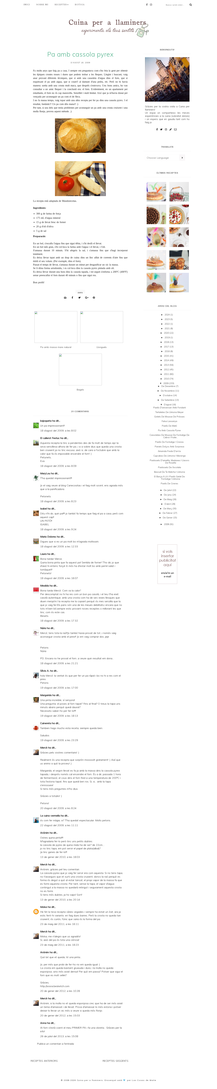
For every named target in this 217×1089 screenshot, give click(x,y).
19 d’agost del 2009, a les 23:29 (59, 740)
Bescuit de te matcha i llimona (169, 472)
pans (80, 292)
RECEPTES (61, 4)
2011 (167, 374)
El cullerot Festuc (50, 438)
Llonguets (102, 347)
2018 (167, 342)
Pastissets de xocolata (169, 467)
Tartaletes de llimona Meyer (169, 412)
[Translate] (182, 158)
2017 (167, 346)
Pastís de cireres (169, 483)
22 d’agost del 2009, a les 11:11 (59, 825)
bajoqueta (45, 420)
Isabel (43, 508)
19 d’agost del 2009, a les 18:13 (59, 715)
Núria (43, 628)
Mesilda (44, 585)
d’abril (168, 504)
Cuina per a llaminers (90, 1080)
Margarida (46, 695)
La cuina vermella (50, 815)
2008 (167, 524)
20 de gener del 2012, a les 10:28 (60, 990)
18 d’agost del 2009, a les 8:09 (58, 465)
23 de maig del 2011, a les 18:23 (59, 944)
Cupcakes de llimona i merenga (169, 455)
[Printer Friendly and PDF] (66, 297)
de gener (168, 517)
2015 (167, 356)
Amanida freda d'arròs (169, 451)
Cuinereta (45, 723)
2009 (166, 383)
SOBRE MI (42, 4)
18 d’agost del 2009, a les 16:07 (59, 578)
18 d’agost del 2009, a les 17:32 (59, 620)
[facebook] (147, 4)
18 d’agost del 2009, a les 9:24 (58, 529)
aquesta (98, 873)
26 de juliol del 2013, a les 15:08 (59, 1036)
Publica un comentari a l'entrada (55, 1043)
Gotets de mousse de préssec (169, 416)
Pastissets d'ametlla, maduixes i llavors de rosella (169, 461)
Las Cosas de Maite (144, 1080)
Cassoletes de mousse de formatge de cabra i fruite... (169, 436)
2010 (167, 378)
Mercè (43, 747)
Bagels (80, 389)
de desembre (168, 386)
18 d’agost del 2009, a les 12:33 (59, 546)
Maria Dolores (48, 536)
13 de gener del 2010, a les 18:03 (60, 857)
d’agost (168, 404)
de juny (168, 494)
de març (168, 508)
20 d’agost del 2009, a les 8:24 (58, 808)
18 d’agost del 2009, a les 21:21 (59, 663)
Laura (43, 553)
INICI (27, 4)
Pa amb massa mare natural (55, 347)
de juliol (168, 490)
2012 (167, 369)
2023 (167, 319)
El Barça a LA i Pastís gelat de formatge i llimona (169, 477)
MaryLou (45, 473)
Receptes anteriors (44, 1060)
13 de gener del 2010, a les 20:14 (60, 899)
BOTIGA (80, 4)
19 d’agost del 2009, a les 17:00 (59, 687)
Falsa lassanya (169, 421)
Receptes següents (116, 1060)
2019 (167, 337)
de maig (168, 499)
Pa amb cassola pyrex (169, 430)
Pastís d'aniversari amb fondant (169, 407)
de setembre (168, 400)
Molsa (43, 906)
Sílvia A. (44, 670)
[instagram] (152, 4)
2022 (167, 324)
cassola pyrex (116, 100)
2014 (167, 360)
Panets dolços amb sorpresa (169, 446)
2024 (167, 314)
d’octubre (168, 395)
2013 (167, 365)
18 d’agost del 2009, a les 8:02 (58, 430)
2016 (167, 351)
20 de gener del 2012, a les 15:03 (60, 1015)
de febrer (168, 513)
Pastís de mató (169, 426)
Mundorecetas (69, 201)
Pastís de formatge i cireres (169, 442)
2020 (167, 333)
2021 (167, 328)
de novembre (168, 390)
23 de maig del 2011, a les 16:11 (59, 924)
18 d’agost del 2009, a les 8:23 (58, 501)
